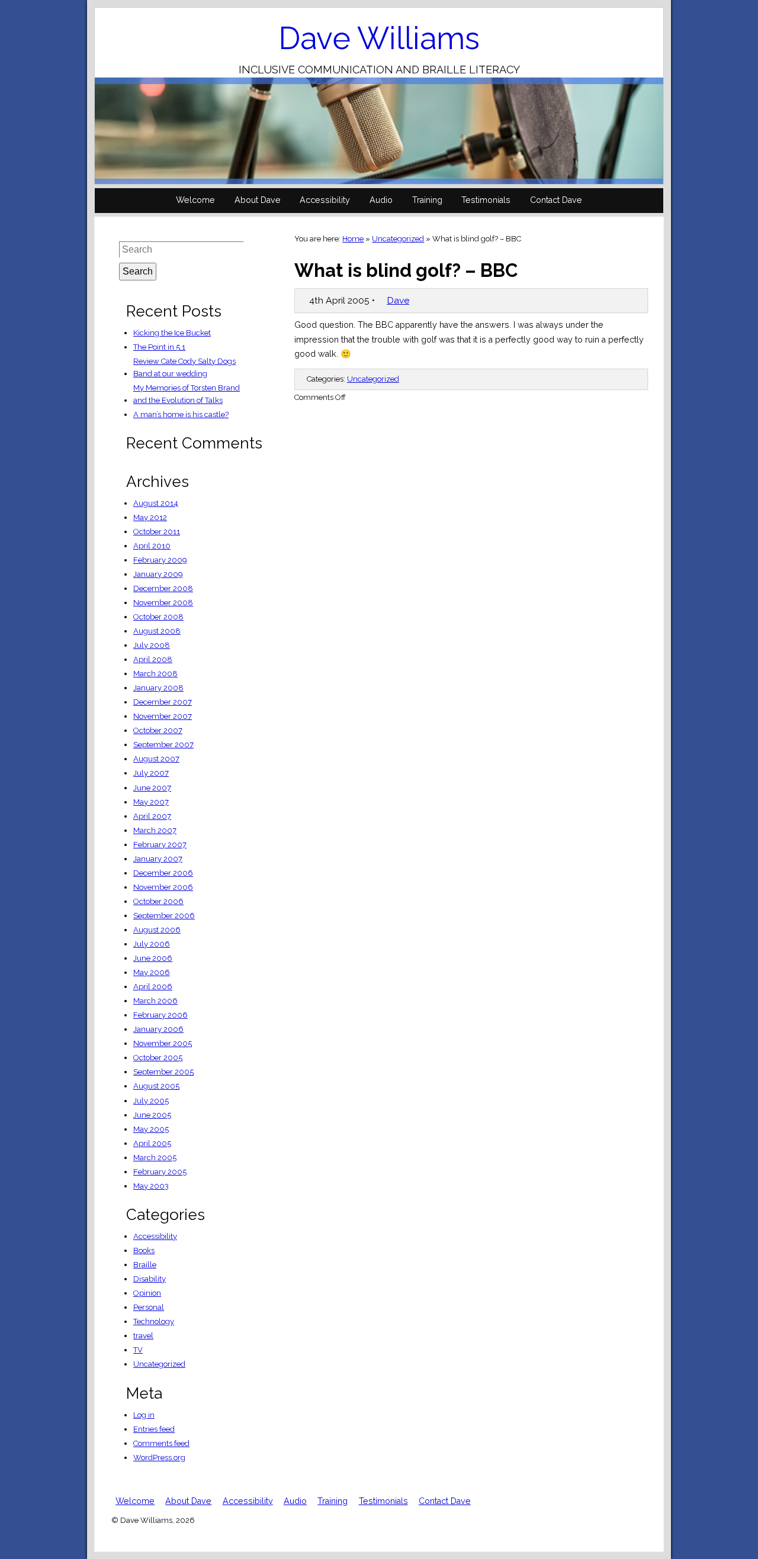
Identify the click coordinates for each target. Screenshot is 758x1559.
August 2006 (157, 929)
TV (138, 1349)
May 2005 (151, 1129)
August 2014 (155, 503)
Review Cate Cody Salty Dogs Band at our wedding (184, 367)
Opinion (147, 1293)
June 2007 (152, 787)
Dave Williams (379, 38)
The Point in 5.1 (159, 347)
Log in (144, 1414)
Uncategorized (398, 238)
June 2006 (152, 958)
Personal (148, 1307)
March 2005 (154, 1157)
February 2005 (160, 1171)
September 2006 (164, 915)
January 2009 (158, 574)
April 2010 (152, 545)
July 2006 (151, 944)
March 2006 (155, 1000)
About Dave (258, 200)
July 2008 (151, 645)
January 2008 (158, 687)
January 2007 (157, 858)
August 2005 (156, 1086)
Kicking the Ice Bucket (172, 332)
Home (353, 238)
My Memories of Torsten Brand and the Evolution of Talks (186, 394)
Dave (398, 300)
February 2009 (160, 560)
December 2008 (163, 588)
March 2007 (154, 830)
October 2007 (157, 730)
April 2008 (152, 659)
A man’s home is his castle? (181, 414)
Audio (381, 200)
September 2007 (163, 744)
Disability (149, 1278)
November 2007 (162, 716)
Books (144, 1250)
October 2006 (158, 901)
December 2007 (162, 702)
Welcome (195, 200)
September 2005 (163, 1071)
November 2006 (163, 887)
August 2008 (157, 631)
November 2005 (162, 1043)
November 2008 (163, 602)
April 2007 (152, 816)
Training (427, 200)
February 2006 (160, 1015)
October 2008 (158, 616)
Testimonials (485, 200)
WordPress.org (159, 1457)
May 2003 (151, 1186)
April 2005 (152, 1143)
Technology (153, 1321)
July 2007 (151, 773)
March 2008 (155, 673)
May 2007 (151, 802)
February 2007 (160, 844)
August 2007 (156, 758)
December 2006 (163, 873)
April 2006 (152, 986)
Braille (144, 1264)
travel (143, 1335)
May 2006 (151, 972)
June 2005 (152, 1115)
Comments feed (161, 1443)
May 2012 (150, 517)
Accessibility (325, 200)
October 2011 (156, 531)
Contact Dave (556, 200)
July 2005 (151, 1100)
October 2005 (157, 1057)
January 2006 (158, 1029)
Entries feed (154, 1429)
